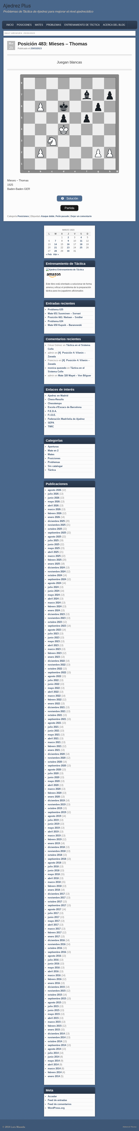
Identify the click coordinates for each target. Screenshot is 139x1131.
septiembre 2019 (57, 812)
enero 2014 (54, 1076)
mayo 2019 (54, 827)
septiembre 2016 (57, 952)
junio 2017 (53, 917)
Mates (39, 25)
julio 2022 (53, 680)
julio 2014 (53, 1053)
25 (81, 247)
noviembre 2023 (57, 618)
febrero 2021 (55, 746)
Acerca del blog (114, 25)
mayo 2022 (54, 688)
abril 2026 (53, 505)
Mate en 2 (53, 450)
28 (55, 251)
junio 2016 (53, 963)
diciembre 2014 (56, 1033)
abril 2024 (53, 598)
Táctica (52, 470)
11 (81, 241)
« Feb (49, 254)
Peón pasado (62, 216)
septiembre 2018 (57, 859)
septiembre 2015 (57, 998)
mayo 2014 (54, 1060)
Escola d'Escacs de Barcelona (64, 407)
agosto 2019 (54, 816)
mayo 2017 (54, 921)
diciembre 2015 (56, 987)
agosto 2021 (54, 723)
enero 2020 (54, 796)
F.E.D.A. (52, 411)
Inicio (10, 25)
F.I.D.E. (52, 415)
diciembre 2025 (56, 521)
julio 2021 (53, 727)
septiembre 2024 (57, 579)
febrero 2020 (55, 793)
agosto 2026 (54, 490)
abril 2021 (53, 738)
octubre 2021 (55, 715)
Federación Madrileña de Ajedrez (66, 419)
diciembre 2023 (56, 614)
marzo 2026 (54, 509)
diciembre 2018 (56, 847)
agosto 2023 (54, 629)
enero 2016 (54, 983)
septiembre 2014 (57, 1045)
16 (68, 244)
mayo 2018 (54, 874)
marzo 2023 (54, 649)
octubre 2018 (55, 855)
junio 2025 (53, 544)
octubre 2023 (55, 622)
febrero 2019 (55, 839)
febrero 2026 (55, 513)
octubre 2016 (55, 948)
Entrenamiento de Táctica (82, 25)
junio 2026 (53, 497)
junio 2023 (53, 637)
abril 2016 (53, 971)
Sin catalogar (55, 466)
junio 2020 (53, 777)
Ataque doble (47, 216)
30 (68, 251)
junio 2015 (53, 1010)
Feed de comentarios (59, 1104)
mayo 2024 (54, 595)
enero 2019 (54, 843)
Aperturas (53, 446)
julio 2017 (53, 913)
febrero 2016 (55, 979)
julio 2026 (53, 493)
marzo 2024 (54, 602)
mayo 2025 (54, 548)
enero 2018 (54, 889)
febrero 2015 (55, 1025)
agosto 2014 (54, 1049)
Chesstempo (55, 403)
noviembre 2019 (57, 804)
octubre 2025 (55, 529)
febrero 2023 (55, 653)
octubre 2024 (55, 575)
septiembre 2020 (57, 765)
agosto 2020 (54, 769)
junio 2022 (53, 684)
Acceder (52, 1096)
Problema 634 (55, 321)
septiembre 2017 (57, 905)
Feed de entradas (57, 1100)
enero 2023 (54, 657)
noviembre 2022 (57, 664)
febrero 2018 (55, 886)
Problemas (53, 25)
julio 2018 (53, 866)
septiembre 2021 (57, 719)
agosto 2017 (54, 909)
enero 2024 (54, 610)
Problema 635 (55, 309)
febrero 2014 (55, 1072)
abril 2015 (53, 1018)
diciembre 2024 (56, 567)
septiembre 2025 (57, 532)
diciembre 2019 (56, 800)
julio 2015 (53, 1006)
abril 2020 (53, 785)
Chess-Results (56, 399)
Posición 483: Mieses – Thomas (52, 43)
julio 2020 (53, 773)
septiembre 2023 (57, 625)
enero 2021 (54, 750)
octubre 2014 (55, 1041)
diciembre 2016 (56, 940)
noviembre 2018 (57, 851)
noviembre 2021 (57, 711)
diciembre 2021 (56, 707)
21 (55, 247)
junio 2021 (53, 730)
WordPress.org (56, 1108)
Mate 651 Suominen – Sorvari (64, 313)
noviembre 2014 (57, 1037)
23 (68, 247)
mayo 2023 (54, 641)
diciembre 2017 (56, 893)
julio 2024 (53, 587)
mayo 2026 (54, 501)
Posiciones (24, 25)
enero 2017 (54, 936)
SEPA (51, 422)
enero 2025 (54, 563)
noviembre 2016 (57, 944)
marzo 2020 (54, 789)
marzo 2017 (54, 928)
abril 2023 (53, 645)
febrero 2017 (55, 932)
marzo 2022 (54, 695)
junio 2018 (53, 870)
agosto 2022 (54, 676)
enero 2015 (54, 1029)
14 (55, 244)
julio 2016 (53, 959)
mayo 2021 (54, 734)
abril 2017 (53, 924)
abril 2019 (53, 831)
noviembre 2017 (57, 897)
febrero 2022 (55, 699)
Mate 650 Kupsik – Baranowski (65, 325)
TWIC (51, 426)
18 (81, 244)
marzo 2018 (54, 882)
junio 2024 (53, 591)
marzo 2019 (54, 835)
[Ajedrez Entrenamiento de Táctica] (65, 269)
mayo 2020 (54, 781)
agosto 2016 (54, 955)
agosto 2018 (54, 862)
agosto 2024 (54, 583)
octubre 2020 (55, 761)
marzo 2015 (54, 1022)
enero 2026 (54, 517)
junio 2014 (53, 1056)
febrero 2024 (55, 606)
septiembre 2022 (57, 672)
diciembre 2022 (56, 661)
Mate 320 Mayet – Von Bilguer (74, 375)
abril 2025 (53, 552)
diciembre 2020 (56, 754)
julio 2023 (53, 633)
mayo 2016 (54, 967)
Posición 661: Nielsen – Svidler (65, 317)
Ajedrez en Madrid (58, 395)
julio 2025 (53, 540)
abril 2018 (53, 878)
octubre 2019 (55, 808)
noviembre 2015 (57, 990)
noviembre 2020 (57, 757)
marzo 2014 (54, 1068)
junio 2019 (53, 823)
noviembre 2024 (57, 571)
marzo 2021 (54, 742)
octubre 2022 (55, 668)
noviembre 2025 (57, 525)
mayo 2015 (54, 1014)
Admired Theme (130, 1127)
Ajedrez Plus (17, 5)
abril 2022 (53, 691)
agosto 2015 (54, 1002)
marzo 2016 (54, 975)
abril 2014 (53, 1064)
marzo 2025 (54, 556)
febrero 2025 (55, 559)
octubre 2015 (55, 994)
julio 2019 (53, 820)
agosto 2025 (54, 536)
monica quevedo (57, 368)
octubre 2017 (55, 901)
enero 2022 (54, 703)
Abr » (56, 254)
